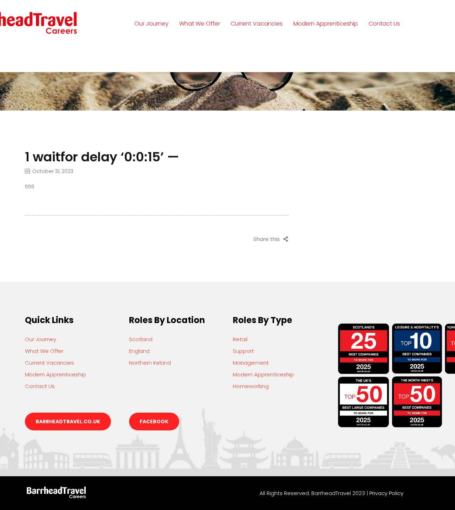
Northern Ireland (150, 362)
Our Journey (151, 24)
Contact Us (384, 24)
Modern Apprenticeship (325, 24)
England (139, 351)
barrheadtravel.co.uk (68, 421)
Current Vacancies (257, 24)
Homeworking (251, 386)
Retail (240, 339)
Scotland (140, 339)
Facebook (154, 421)
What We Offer (199, 24)
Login (143, 56)
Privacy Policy (386, 493)
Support (243, 351)
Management (251, 362)
